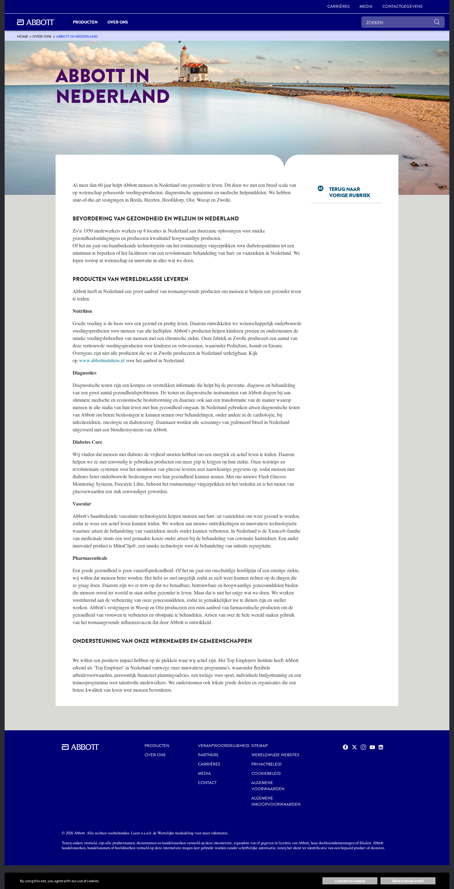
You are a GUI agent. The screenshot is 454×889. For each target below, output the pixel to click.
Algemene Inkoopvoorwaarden (276, 801)
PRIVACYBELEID (266, 764)
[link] (22, 36)
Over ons (155, 755)
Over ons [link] (117, 22)
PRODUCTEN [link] (85, 22)
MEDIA (204, 773)
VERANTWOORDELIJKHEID (224, 746)
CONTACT (207, 783)
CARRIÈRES (209, 764)
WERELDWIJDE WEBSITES (275, 755)
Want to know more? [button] (408, 881)
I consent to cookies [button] (350, 881)
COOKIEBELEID (266, 773)
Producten (157, 746)
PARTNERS (208, 755)
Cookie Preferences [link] (23, 868)
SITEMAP (259, 746)
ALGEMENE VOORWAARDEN (267, 786)
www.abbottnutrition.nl (101, 360)
